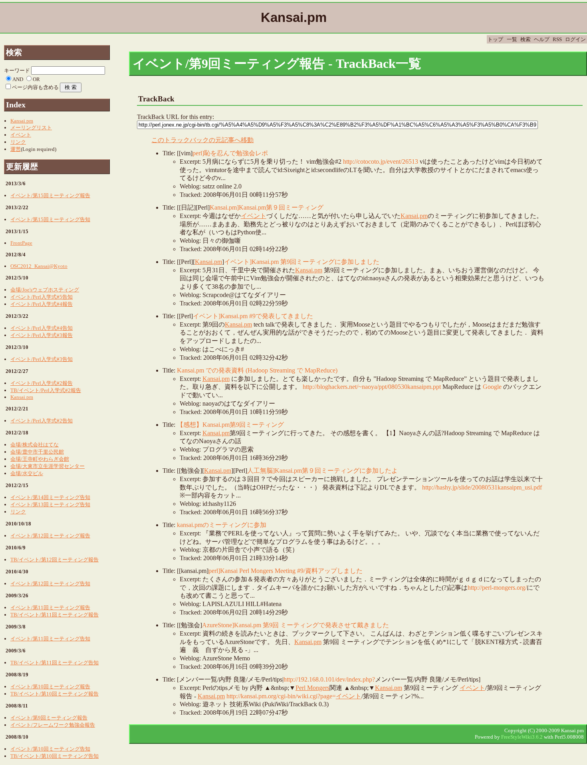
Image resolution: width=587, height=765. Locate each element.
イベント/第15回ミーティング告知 (50, 219)
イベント (253, 215)
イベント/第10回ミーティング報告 (50, 687)
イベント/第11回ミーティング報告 (50, 607)
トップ (495, 39)
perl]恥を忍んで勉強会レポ (230, 153)
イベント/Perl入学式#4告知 (41, 328)
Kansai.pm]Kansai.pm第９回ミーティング (266, 207)
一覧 (512, 39)
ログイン (575, 39)
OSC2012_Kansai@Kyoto (38, 266)
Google (492, 386)
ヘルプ (541, 39)
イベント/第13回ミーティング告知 (50, 504)
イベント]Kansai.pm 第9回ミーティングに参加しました (301, 261)
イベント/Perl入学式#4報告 (41, 304)
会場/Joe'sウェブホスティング (44, 290)
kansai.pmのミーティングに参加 (221, 524)
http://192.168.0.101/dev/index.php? (329, 679)
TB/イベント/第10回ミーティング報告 (54, 694)
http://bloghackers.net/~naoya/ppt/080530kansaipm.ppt (372, 386)
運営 (15, 149)
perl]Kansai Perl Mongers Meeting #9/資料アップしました (285, 570)
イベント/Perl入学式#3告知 (41, 359)
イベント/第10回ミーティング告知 (50, 749)
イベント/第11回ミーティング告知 (50, 639)
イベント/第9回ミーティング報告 (48, 718)
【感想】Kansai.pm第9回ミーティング (230, 424)
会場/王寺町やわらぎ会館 (39, 459)
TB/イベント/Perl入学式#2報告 (45, 390)
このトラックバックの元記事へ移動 (202, 140)
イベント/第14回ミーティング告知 (50, 497)
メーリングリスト (31, 128)
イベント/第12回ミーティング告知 (50, 584)
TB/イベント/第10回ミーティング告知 (54, 756)
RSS (557, 39)
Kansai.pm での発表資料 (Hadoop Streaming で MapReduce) (257, 370)
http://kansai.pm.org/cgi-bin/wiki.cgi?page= (281, 696)
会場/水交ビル (26, 473)
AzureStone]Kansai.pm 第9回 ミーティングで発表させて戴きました (295, 625)
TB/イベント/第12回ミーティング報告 (54, 560)
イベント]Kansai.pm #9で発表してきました (253, 316)
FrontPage (21, 243)
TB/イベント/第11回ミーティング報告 (54, 615)
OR (36, 79)
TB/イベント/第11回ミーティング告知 (54, 663)
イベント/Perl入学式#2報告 (41, 383)
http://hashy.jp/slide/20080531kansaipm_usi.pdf (482, 487)
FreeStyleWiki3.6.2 (522, 737)
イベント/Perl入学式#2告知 (41, 421)
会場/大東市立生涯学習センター (47, 466)
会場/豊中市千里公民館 (37, 452)
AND (17, 79)
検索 (525, 39)
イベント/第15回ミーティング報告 (50, 195)
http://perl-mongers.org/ (497, 587)
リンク (18, 142)
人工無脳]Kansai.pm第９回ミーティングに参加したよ (322, 470)
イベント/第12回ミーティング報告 (50, 536)
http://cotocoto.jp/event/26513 (380, 161)
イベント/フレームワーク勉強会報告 (52, 725)
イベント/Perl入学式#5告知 (41, 297)
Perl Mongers (312, 687)
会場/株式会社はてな (34, 445)
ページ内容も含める (35, 87)
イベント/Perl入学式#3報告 (41, 335)
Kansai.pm (414, 215)
